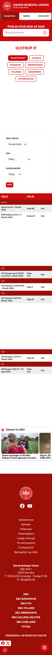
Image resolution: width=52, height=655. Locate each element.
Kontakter (15, 65)
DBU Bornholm (26, 599)
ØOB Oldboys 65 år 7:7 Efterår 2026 (11, 216)
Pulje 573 (29, 275)
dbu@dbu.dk (28, 580)
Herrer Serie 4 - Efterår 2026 (11, 208)
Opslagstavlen (26, 79)
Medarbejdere (26, 534)
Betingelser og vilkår (26, 552)
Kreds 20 (31, 216)
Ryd (9, 185)
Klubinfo (36, 58)
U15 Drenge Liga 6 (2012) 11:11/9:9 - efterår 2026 (12, 275)
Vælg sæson (12, 139)
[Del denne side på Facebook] (3, 643)
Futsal (26, 627)
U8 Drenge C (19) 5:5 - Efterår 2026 (12, 370)
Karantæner (34, 72)
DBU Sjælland (26, 622)
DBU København (26, 613)
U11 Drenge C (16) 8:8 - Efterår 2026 (11, 299)
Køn (8, 154)
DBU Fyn (26, 603)
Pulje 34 (30, 358)
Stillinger (16, 72)
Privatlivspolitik (26, 543)
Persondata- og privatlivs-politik (26, 636)
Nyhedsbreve (26, 520)
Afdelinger (26, 529)
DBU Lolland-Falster (26, 617)
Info (42, 209)
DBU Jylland (26, 608)
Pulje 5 (30, 287)
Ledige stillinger (26, 538)
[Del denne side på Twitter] (8, 643)
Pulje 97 (30, 300)
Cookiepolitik (26, 548)
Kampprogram (35, 65)
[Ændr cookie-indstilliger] (4, 650)
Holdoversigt (18, 58)
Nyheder (26, 524)
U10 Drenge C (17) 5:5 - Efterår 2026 (11, 358)
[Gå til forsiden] (24, 6)
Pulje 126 (29, 370)
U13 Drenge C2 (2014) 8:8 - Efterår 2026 (12, 287)
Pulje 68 (30, 209)
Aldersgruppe (13, 169)
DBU (26, 594)
